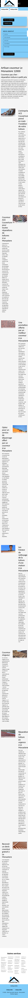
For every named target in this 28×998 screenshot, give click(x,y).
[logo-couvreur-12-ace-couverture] (9, 3)
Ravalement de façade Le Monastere (17, 967)
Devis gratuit (22, 992)
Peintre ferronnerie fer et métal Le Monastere (24, 970)
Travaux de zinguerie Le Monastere (10, 962)
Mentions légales (14, 994)
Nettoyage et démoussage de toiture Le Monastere (17, 961)
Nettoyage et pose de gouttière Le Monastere (10, 967)
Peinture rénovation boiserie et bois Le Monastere (23, 963)
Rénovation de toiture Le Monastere (4, 959)
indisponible (4, 9)
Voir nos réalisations (8, 19)
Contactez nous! (7, 23)
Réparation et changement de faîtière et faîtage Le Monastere (3, 965)
